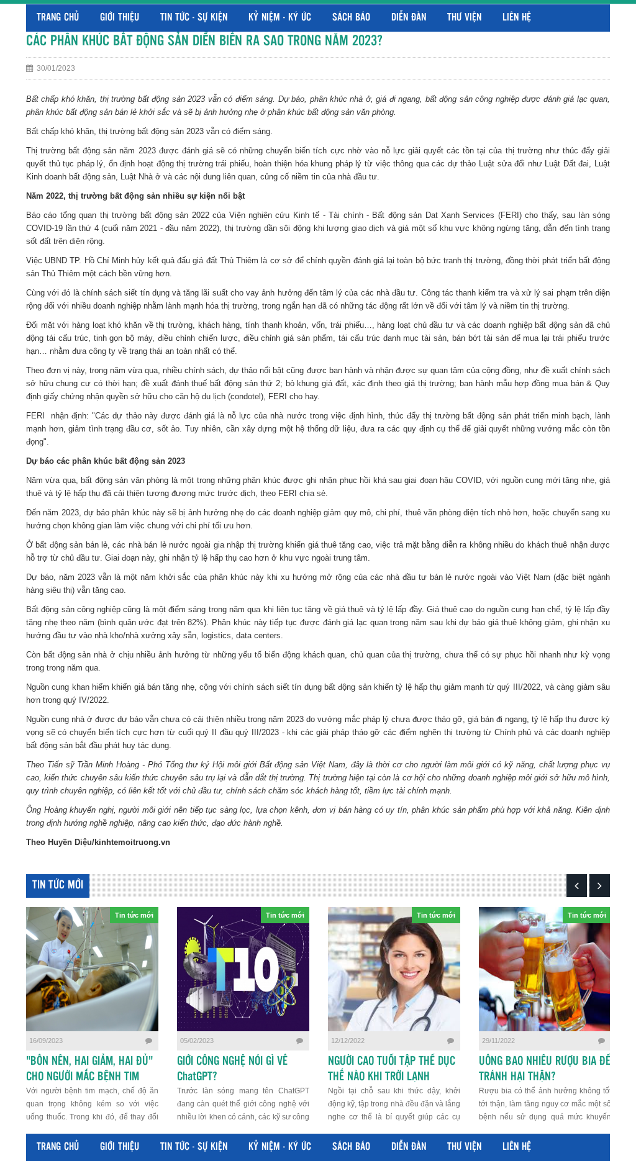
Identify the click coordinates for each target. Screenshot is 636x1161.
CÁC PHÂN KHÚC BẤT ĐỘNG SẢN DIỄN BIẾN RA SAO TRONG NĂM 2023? (204, 41)
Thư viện (464, 17)
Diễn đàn (408, 17)
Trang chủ (58, 17)
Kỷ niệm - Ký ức (279, 17)
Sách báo (351, 17)
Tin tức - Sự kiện (193, 17)
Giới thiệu (119, 17)
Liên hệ (516, 17)
